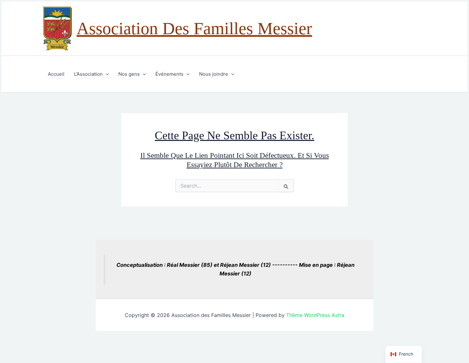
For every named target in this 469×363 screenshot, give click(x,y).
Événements (169, 74)
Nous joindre (213, 74)
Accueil (56, 74)
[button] (106, 74)
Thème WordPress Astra (315, 315)
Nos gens (129, 74)
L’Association (88, 74)
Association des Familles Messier (194, 28)
